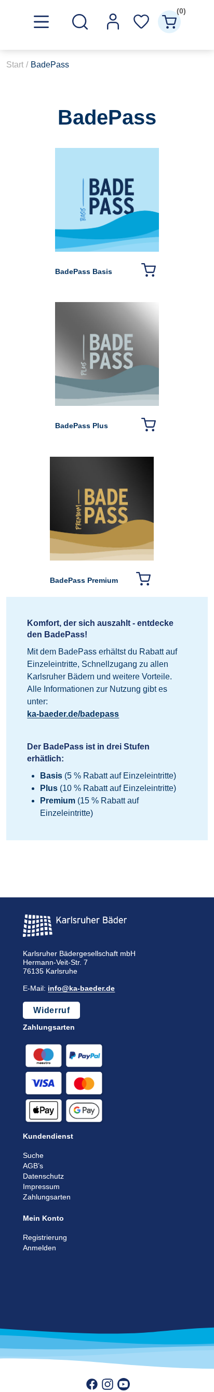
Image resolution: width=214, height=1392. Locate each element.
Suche (33, 1155)
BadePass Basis (83, 271)
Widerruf (51, 1010)
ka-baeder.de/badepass (73, 713)
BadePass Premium (84, 580)
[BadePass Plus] (107, 403)
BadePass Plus (81, 425)
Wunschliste (141, 21)
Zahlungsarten (47, 1197)
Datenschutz (43, 1176)
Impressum (41, 1186)
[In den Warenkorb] (148, 269)
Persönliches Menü (113, 21)
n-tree (123, 1372)
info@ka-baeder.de (81, 988)
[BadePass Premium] (102, 557)
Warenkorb (179, 12)
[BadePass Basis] (107, 248)
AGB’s (33, 1166)
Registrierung (45, 1237)
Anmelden (39, 1248)
